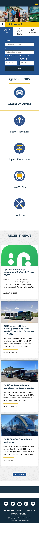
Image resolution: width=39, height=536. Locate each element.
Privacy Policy (19, 514)
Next (27, 20)
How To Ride (19, 187)
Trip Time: (23, 59)
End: (7, 49)
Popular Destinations (19, 160)
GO (19, 68)
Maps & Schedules (19, 132)
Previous (15, 20)
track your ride (19, 31)
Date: (7, 59)
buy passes (32, 31)
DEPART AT (11, 56)
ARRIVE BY (25, 56)
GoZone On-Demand (19, 104)
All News (19, 474)
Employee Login (12, 511)
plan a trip (6, 31)
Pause (21, 20)
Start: (7, 41)
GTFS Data (29, 511)
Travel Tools (19, 215)
